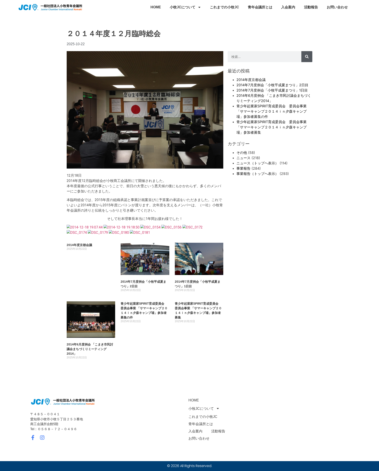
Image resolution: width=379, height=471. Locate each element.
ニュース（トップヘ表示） (257, 163)
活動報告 (311, 7)
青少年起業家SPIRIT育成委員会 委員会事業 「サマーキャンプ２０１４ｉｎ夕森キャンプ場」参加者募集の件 (271, 111)
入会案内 (288, 7)
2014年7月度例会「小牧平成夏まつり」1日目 (272, 90)
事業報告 (243, 168)
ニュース (243, 158)
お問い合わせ (337, 7)
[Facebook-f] (32, 437)
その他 (241, 152)
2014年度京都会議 (79, 245)
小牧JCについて (182, 7)
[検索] (306, 56)
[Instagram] (42, 437)
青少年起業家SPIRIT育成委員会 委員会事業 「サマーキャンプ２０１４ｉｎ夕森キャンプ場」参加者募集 (271, 127)
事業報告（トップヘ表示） (257, 173)
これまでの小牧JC (224, 7)
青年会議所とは (260, 7)
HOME (155, 7)
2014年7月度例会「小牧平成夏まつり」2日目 (272, 85)
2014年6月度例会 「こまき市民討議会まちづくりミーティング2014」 (90, 349)
